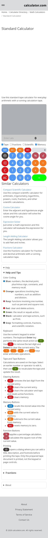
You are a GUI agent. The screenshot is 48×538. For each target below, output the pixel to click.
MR (5, 150)
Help (7, 267)
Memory (42, 144)
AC (5, 177)
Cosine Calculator (11, 207)
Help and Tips (13, 272)
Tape (6, 144)
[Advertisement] (24, 68)
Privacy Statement (24, 509)
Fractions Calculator (13, 247)
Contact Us (24, 519)
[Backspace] (5, 163)
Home (4, 12)
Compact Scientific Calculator (17, 189)
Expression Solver (11, 221)
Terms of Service (24, 514)
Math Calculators (37, 12)
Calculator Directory (18, 12)
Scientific (29, 144)
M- (20, 150)
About (8, 485)
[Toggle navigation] (3, 5)
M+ (12, 150)
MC (27, 150)
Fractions (16, 144)
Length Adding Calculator (15, 236)
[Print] (5, 155)
